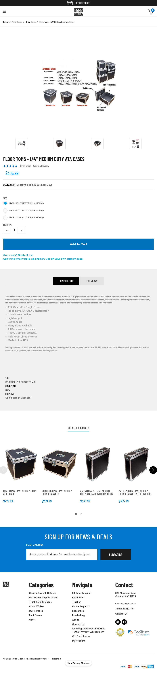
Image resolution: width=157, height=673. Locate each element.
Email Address (34, 545)
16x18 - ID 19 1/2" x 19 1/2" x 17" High (26, 218)
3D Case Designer (81, 593)
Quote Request (80, 607)
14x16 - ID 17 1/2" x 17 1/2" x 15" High (26, 203)
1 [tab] (76, 514)
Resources (78, 611)
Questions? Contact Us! (17, 255)
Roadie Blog (78, 615)
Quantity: (7, 225)
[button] (4, 11)
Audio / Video (36, 607)
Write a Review (41, 166)
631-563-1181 (127, 609)
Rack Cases (35, 615)
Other (32, 620)
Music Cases (36, 611)
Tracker (76, 602)
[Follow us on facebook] (124, 622)
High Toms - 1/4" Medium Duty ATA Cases (19, 492)
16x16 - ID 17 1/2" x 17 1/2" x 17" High (26, 210)
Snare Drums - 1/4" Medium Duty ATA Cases (57, 492)
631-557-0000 (128, 604)
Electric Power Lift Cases (42, 593)
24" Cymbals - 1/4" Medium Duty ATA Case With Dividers (96, 492)
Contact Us (78, 624)
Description (66, 281)
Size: (5, 198)
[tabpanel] (21, 472)
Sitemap (56, 659)
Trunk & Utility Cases (40, 602)
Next (153, 470)
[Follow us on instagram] (118, 622)
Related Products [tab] (78, 428)
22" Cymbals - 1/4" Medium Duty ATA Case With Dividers (135, 492)
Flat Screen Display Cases (43, 598)
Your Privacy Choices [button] (78, 663)
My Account (78, 641)
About (75, 620)
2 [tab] (81, 514)
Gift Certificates (81, 636)
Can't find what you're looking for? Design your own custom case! (43, 259)
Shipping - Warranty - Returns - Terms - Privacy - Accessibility (88, 630)
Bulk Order (78, 598)
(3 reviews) (25, 166)
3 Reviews (92, 281)
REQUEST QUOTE (82, 2)
